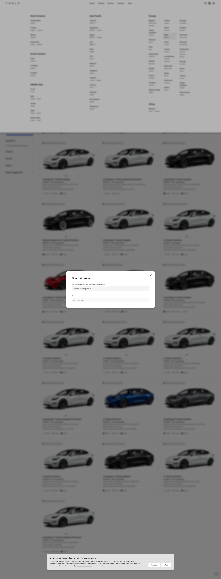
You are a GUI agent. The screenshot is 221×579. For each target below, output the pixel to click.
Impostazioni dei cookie (83, 566)
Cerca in (75, 296)
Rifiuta (165, 565)
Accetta (154, 565)
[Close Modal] (150, 275)
